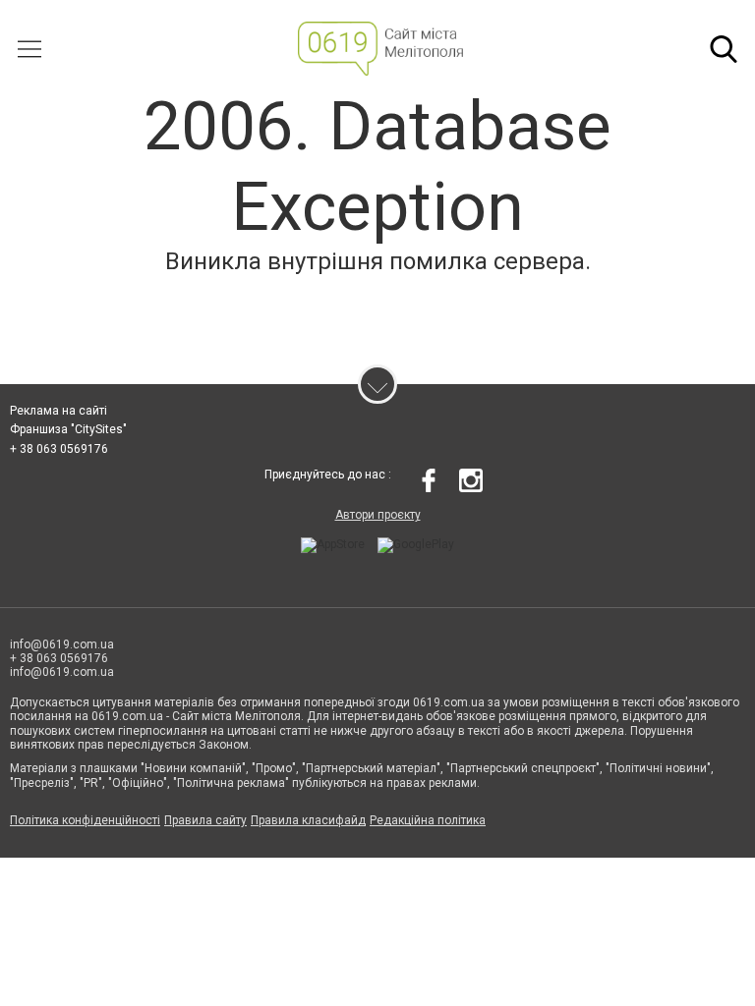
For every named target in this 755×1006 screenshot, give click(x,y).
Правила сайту (205, 820)
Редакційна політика (428, 820)
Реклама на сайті (58, 411)
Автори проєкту (378, 515)
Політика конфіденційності (85, 820)
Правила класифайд (308, 820)
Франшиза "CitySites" (68, 429)
